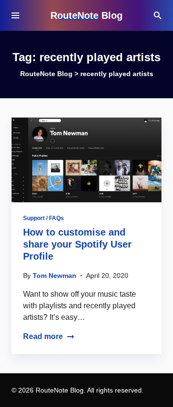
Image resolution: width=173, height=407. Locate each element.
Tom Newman (54, 275)
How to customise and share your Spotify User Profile (77, 244)
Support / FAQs (43, 218)
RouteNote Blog (86, 15)
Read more (43, 336)
